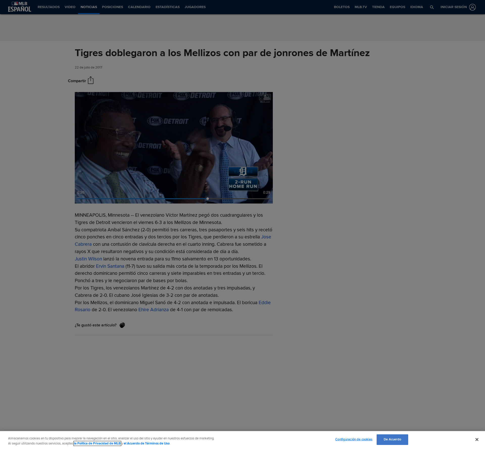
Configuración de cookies (353, 439)
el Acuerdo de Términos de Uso (146, 443)
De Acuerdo (392, 439)
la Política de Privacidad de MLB (97, 443)
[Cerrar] (476, 439)
